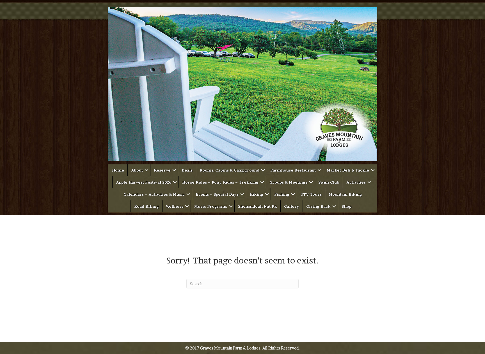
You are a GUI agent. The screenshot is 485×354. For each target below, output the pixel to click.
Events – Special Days (217, 194)
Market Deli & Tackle (348, 170)
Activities (356, 182)
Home (118, 170)
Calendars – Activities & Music (154, 194)
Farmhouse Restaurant (293, 170)
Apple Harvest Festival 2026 (143, 182)
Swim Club (328, 182)
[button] (146, 170)
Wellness (174, 206)
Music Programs (210, 206)
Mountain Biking (345, 194)
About (137, 170)
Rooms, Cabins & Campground (229, 170)
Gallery (291, 206)
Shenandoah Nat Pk (257, 206)
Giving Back (318, 206)
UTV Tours (311, 194)
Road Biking (146, 206)
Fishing (281, 194)
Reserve (162, 170)
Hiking (256, 194)
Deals (187, 170)
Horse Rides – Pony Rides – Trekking (220, 182)
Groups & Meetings (288, 182)
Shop (346, 206)
